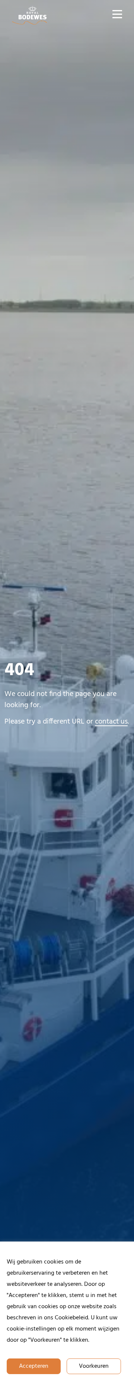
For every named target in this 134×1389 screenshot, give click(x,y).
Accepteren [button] (33, 1366)
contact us (111, 722)
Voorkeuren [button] (94, 1366)
